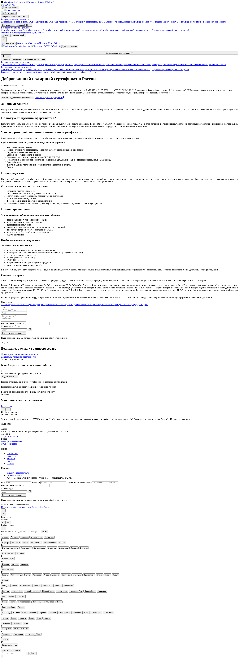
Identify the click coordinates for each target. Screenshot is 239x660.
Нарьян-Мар (17, 591)
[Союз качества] (9, 444)
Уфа (26, 623)
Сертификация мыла (32, 30)
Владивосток (25, 548)
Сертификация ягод (141, 30)
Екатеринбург (8, 559)
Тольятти (22, 618)
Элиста (5, 640)
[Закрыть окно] (3, 514)
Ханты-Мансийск (21, 629)
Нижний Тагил (48, 591)
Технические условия (173, 22)
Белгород (16, 542)
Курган (99, 575)
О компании (23, 43)
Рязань (21, 607)
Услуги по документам (11, 59)
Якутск (5, 650)
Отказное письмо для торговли (120, 22)
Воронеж (84, 548)
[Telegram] (1, 446)
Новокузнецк (62, 591)
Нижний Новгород (32, 591)
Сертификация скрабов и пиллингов (60, 30)
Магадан (5, 586)
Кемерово (37, 575)
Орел (11, 596)
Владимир (52, 548)
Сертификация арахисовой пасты (116, 30)
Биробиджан (36, 542)
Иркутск (24, 564)
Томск (31, 618)
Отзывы (10, 463)
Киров (46, 575)
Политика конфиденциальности (16, 507)
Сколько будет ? (10, 326)
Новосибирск (90, 591)
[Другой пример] (29, 329)
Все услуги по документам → (15, 19)
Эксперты (34, 43)
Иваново (5, 564)
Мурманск (68, 586)
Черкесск (30, 634)
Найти (44, 532)
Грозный (20, 553)
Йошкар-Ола (7, 569)
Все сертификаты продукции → (16, 28)
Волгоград (63, 548)
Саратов (52, 613)
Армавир (24, 537)
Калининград (16, 575)
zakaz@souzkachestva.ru (12, 441)
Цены (50, 43)
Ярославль (15, 650)
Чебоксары (6, 634)
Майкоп (37, 586)
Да (3, 522)
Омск (4, 596)
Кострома (66, 575)
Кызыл (115, 575)
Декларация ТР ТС (64, 22)
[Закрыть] (2, 656)
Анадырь (14, 537)
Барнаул (5, 542)
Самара (16, 613)
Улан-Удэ (6, 623)
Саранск (42, 613)
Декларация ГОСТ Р (45, 22)
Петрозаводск (24, 602)
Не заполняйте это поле (12, 323)
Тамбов (5, 618)
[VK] (12, 5)
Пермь (12, 602)
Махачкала (47, 586)
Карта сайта (37, 507)
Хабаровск (6, 629)
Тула (39, 618)
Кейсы (57, 43)
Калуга (27, 575)
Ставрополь (96, 613)
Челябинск (18, 634)
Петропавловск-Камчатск (43, 602)
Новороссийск (76, 591)
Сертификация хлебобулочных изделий (170, 30)
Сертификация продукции (34, 59)
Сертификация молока (89, 30)
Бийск (25, 542)
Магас (14, 586)
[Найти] (32, 653)
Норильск (102, 591)
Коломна (55, 575)
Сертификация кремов (11, 30)
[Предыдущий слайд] (3, 409)
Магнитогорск (25, 586)
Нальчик (5, 591)
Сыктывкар (108, 613)
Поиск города (7, 531)
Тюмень (47, 618)
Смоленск (77, 613)
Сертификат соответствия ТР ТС (89, 22)
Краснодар (76, 575)
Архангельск (36, 537)
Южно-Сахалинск (9, 645)
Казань (5, 575)
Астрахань (49, 537)
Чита (38, 634)
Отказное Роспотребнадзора (148, 22)
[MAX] (5, 5)
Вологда (74, 548)
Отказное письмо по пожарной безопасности (204, 22)
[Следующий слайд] (8, 409)
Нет (8, 522)
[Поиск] (6, 35)
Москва (58, 586)
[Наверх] (3, 510)
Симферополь (64, 613)
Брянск (62, 542)
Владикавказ (39, 548)
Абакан (5, 537)
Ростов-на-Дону (8, 607)
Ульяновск (17, 623)
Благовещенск (50, 542)
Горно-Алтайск (8, 553)
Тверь (13, 618)
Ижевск (15, 564)
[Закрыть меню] (4, 39)
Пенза (4, 602)
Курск (107, 575)
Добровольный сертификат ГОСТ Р (18, 22)
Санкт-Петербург (29, 613)
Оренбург (20, 596)
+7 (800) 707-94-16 (9, 436)
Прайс (47, 507)
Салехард (6, 613)
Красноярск (89, 575)
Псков (58, 602)
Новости (43, 43)
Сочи (86, 613)
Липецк (5, 580)
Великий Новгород (10, 548)
